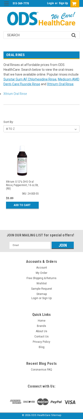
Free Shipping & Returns (41, 278)
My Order (41, 273)
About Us (41, 331)
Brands (41, 326)
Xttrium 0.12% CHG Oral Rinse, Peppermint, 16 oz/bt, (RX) (22, 185)
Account (41, 267)
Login (50, 3)
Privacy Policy (41, 341)
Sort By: (8, 122)
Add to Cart (22, 205)
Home (41, 320)
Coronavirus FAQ (41, 369)
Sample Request (41, 288)
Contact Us (41, 336)
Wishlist (41, 283)
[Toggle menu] (6, 6)
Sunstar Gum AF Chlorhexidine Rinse (29, 79)
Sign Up (63, 3)
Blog (41, 347)
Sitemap (41, 294)
